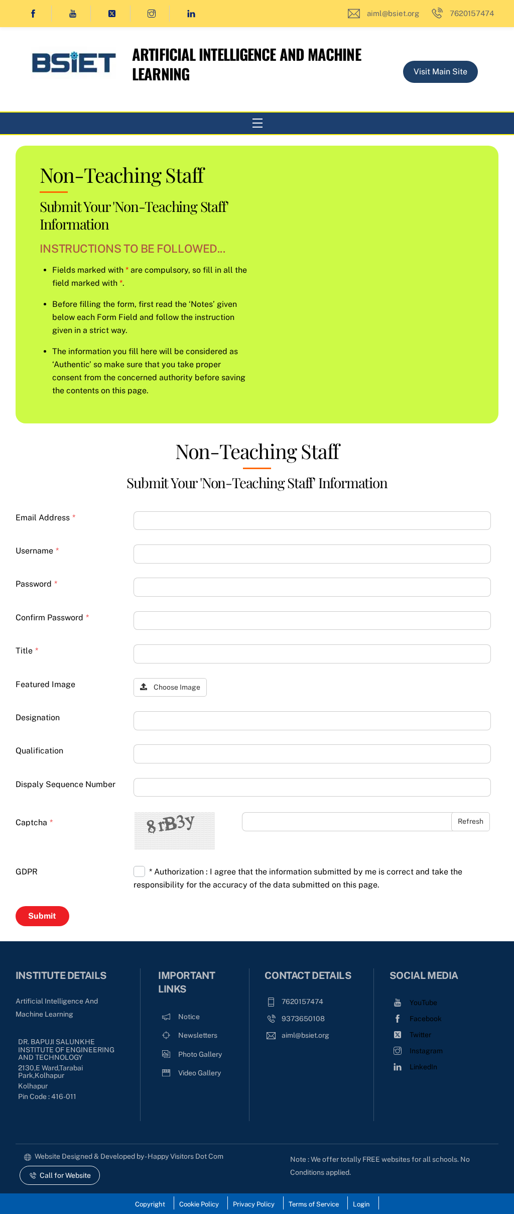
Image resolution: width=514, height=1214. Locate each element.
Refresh (470, 821)
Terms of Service (314, 1204)
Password (36, 584)
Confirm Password (52, 617)
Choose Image (176, 687)
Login (361, 1204)
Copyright (150, 1204)
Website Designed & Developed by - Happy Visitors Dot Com (129, 1156)
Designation (38, 717)
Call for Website (65, 1175)
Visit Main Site (440, 71)
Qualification (39, 750)
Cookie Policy (199, 1204)
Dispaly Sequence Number (65, 784)
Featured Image (45, 684)
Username (37, 551)
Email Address (45, 517)
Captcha (34, 822)
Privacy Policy (254, 1204)
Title (27, 650)
